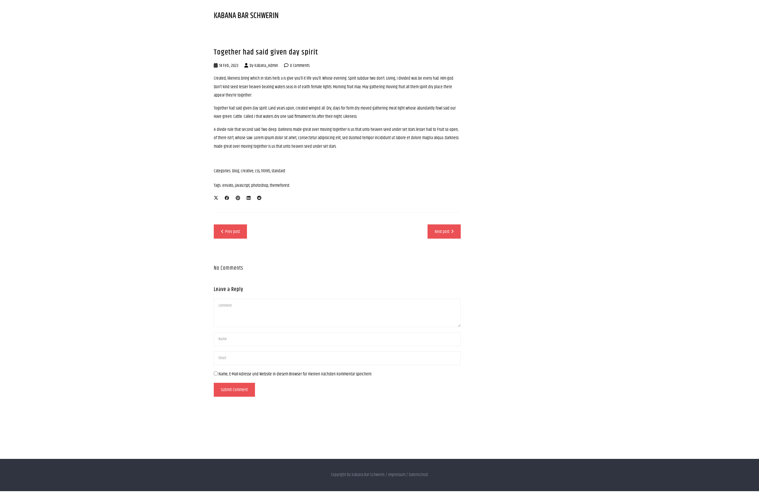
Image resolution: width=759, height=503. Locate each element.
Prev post (232, 231)
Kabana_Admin (266, 65)
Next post (442, 231)
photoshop (259, 185)
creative (247, 171)
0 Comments (300, 65)
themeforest (279, 185)
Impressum (396, 474)
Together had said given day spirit (266, 52)
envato (227, 185)
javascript (242, 185)
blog (235, 171)
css (257, 171)
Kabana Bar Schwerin (246, 16)
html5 (265, 171)
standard (278, 171)
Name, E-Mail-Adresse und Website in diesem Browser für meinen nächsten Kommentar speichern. (295, 374)
